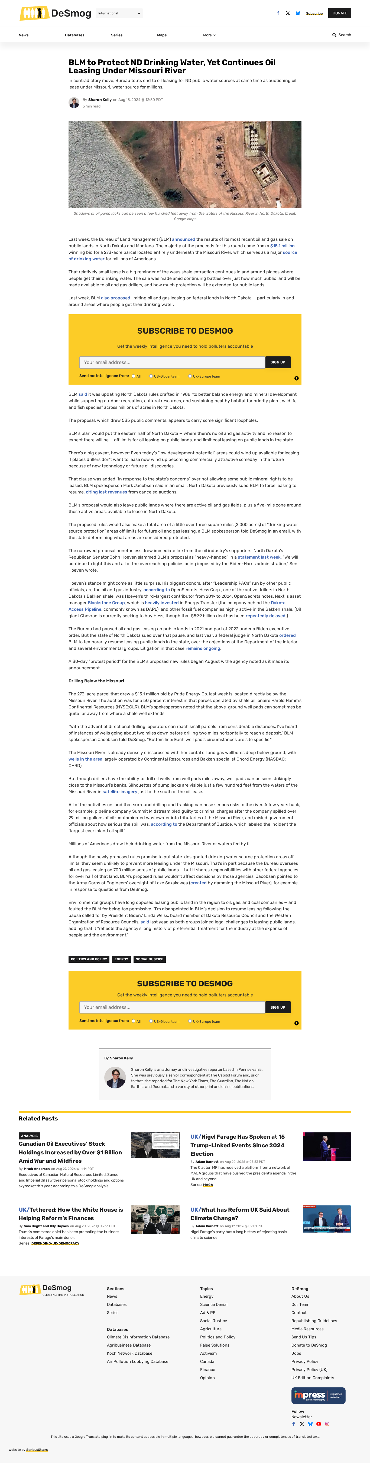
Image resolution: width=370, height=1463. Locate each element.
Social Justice (149, 959)
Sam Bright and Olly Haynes (46, 1226)
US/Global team (167, 376)
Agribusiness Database (129, 1345)
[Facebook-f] (278, 13)
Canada (207, 1361)
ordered (287, 635)
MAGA (208, 1185)
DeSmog (71, 13)
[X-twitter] (288, 13)
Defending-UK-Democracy (55, 1243)
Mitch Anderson (37, 1169)
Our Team (300, 1304)
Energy (121, 959)
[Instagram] (327, 1424)
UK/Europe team (206, 376)
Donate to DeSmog (309, 1345)
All (139, 376)
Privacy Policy (304, 1361)
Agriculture (211, 1328)
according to (156, 589)
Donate (340, 13)
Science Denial (214, 1304)
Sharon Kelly (100, 99)
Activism (208, 1353)
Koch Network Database (129, 1353)
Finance (207, 1369)
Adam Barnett (207, 1162)
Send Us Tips (303, 1337)
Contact (299, 1312)
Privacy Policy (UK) (309, 1369)
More (207, 35)
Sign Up (278, 362)
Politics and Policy (89, 959)
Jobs (296, 1353)
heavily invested (161, 602)
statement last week (259, 557)
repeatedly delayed (265, 615)
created (198, 882)
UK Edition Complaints (312, 1377)
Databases (117, 1304)
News (112, 1296)
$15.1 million (282, 245)
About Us (300, 1296)
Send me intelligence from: (104, 376)
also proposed (115, 297)
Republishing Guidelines (314, 1320)
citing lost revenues (106, 492)
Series (113, 1312)
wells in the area (85, 759)
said (83, 394)
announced (183, 239)
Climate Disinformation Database (138, 1337)
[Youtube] (319, 1424)
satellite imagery (119, 791)
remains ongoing (202, 648)
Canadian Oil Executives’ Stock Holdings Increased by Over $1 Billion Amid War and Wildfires (70, 1152)
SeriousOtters (37, 1450)
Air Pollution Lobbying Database (137, 1361)
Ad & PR (208, 1312)
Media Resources (307, 1328)
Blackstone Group (106, 602)
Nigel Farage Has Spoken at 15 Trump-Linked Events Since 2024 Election (237, 1145)
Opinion (207, 1377)
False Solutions (214, 1345)
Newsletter (301, 1416)
